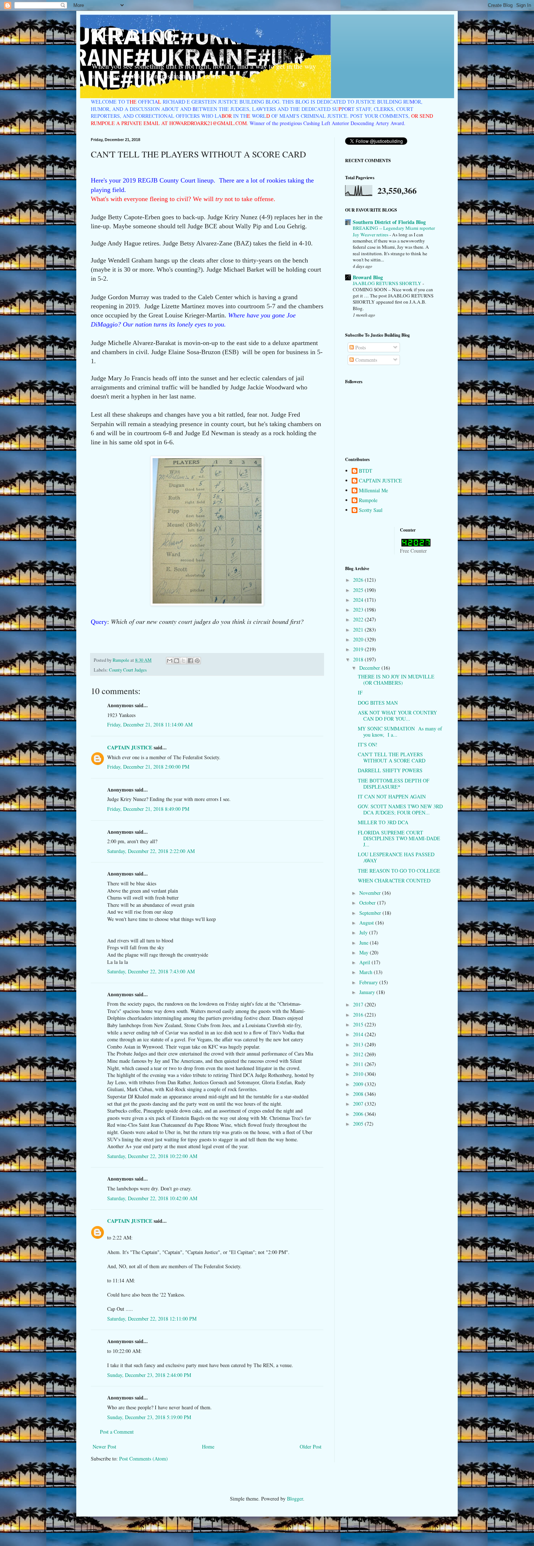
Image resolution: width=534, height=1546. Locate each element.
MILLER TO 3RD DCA (383, 822)
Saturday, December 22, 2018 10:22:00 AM (152, 1156)
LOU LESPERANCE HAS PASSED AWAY (396, 857)
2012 (359, 1054)
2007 (359, 1103)
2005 (359, 1123)
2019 (359, 649)
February (369, 982)
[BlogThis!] (176, 660)
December (370, 667)
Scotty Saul (371, 510)
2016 (359, 1014)
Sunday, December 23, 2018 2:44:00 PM (149, 1374)
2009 (359, 1084)
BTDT (365, 471)
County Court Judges (128, 670)
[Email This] (169, 660)
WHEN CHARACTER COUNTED (394, 880)
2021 (359, 629)
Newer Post (104, 1446)
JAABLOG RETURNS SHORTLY (387, 283)
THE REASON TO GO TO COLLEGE (399, 870)
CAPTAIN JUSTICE (129, 747)
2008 (359, 1093)
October (368, 902)
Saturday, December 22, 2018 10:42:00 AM (152, 1198)
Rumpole (368, 500)
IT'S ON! (367, 744)
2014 (359, 1034)
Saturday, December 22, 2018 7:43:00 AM (151, 971)
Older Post (310, 1446)
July (364, 932)
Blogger (295, 1498)
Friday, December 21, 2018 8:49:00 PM (148, 808)
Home (208, 1446)
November (370, 892)
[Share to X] (183, 660)
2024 (359, 599)
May (364, 952)
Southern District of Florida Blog (389, 222)
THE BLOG (134, 34)
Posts (360, 347)
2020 (359, 639)
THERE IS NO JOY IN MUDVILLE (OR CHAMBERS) (396, 679)
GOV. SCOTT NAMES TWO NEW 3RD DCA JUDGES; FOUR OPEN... (400, 809)
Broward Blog (368, 277)
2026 (359, 579)
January (367, 992)
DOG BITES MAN (378, 702)
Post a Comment (117, 1431)
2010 (359, 1073)
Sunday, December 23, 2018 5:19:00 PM (149, 1417)
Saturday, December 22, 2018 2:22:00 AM (151, 851)
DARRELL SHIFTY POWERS (390, 770)
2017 (359, 1004)
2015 (359, 1024)
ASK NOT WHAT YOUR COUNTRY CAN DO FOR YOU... (397, 715)
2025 (359, 589)
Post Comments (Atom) (143, 1458)
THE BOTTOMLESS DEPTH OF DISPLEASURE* (393, 783)
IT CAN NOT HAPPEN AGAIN (392, 796)
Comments (365, 359)
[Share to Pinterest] (197, 660)
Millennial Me (373, 491)
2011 (359, 1064)
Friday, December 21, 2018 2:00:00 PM (148, 766)
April (365, 962)
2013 (359, 1044)
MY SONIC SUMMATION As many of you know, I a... (400, 731)
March (366, 972)
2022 (359, 619)
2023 (359, 609)
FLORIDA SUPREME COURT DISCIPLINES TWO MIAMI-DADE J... (399, 838)
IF (360, 692)
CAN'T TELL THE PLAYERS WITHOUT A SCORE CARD (391, 757)
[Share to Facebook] (190, 660)
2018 (359, 659)
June (364, 942)
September (371, 912)
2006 (359, 1113)
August (367, 922)
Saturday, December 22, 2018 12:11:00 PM (152, 1318)
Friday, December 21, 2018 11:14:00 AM (150, 724)
